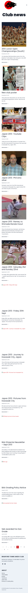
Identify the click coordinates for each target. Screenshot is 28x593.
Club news (4, 579)
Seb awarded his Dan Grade (12, 530)
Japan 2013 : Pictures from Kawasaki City (14, 399)
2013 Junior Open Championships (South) (13, 50)
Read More (5, 62)
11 (4, 549)
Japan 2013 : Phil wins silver (11, 179)
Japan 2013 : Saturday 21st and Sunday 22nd (14, 268)
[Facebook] (3, 564)
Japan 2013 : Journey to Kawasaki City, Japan (12, 355)
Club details (5, 574)
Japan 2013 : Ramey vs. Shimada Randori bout (12, 222)
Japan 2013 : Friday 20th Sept (13, 312)
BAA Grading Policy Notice (14, 487)
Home (3, 573)
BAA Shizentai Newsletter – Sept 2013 (13, 443)
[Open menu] (26, 5)
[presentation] (14, 34)
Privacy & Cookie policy (7, 581)
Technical (4, 578)
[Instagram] (5, 564)
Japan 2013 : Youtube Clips (11, 135)
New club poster (9, 92)
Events (3, 576)
